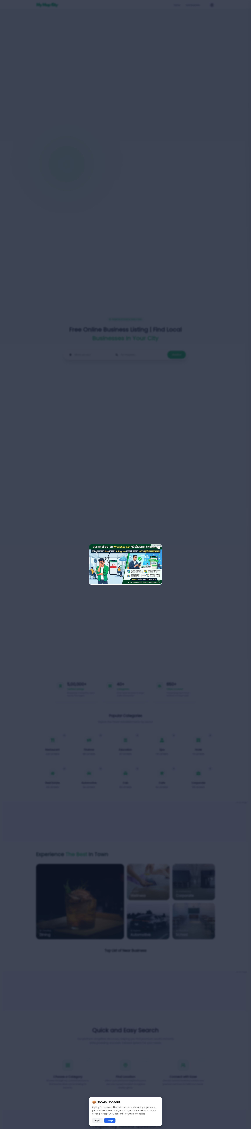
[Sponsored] (125, 583)
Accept (110, 1120)
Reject (97, 1120)
